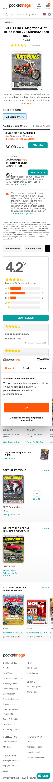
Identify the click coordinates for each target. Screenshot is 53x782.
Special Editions (14, 470)
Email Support (32, 673)
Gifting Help (31, 692)
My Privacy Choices (11, 729)
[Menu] (4, 5)
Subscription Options (22, 213)
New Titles (7, 673)
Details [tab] (26, 368)
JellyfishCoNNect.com (36, 757)
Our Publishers (9, 694)
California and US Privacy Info (10, 711)
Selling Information (11, 760)
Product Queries (10, 742)
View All (46, 470)
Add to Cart (14, 442)
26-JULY (7, 430)
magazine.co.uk (33, 752)
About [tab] (43, 368)
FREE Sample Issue (13, 507)
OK (26, 407)
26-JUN (30, 430)
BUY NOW (38, 145)
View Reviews (26, 318)
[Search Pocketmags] (6, 15)
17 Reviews (35, 45)
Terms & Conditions (11, 719)
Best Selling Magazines (13, 678)
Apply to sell (8, 766)
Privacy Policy (9, 704)
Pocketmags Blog (10, 689)
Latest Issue (10, 22)
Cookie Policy (9, 724)
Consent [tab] (9, 368)
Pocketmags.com (34, 747)
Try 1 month (38, 172)
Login (5, 771)
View (5, 442)
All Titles (6, 668)
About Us (30, 742)
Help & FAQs (31, 668)
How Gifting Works (34, 687)
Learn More (20, 184)
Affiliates (7, 747)
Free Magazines (10, 683)
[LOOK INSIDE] (26, 89)
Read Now (10, 458)
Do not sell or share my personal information (26, 418)
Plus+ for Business (11, 699)
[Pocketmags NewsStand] (19, 6)
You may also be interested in (14, 587)
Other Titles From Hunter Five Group (16, 528)
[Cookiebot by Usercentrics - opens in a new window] (37, 360)
